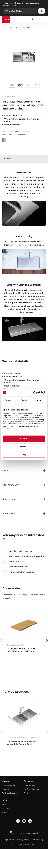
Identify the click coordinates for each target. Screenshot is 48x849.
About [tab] (39, 400)
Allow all (24, 439)
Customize (22, 446)
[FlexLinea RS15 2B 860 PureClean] (24, 718)
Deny (24, 454)
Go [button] (41, 11)
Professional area (31, 789)
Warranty (6, 789)
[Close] (44, 3)
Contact (5, 812)
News (4, 804)
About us (6, 808)
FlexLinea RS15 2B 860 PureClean (23, 738)
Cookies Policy (37, 840)
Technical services (10, 793)
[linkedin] (29, 821)
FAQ (26, 793)
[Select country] (38, 19)
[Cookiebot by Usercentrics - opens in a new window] (34, 393)
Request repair (8, 785)
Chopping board (15, 645)
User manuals (30, 785)
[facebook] (18, 821)
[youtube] (24, 821)
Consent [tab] (9, 400)
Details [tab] (24, 400)
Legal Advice (9, 840)
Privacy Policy (23, 840)
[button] (20, 11)
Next (42, 85)
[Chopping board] (24, 625)
